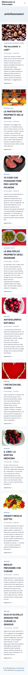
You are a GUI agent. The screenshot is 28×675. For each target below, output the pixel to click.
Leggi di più (8, 83)
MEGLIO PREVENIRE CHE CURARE (12, 568)
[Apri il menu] (24, 3)
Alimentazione (8, 43)
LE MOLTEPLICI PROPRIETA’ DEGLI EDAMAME (13, 254)
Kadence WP (20, 670)
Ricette (12, 248)
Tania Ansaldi (8, 53)
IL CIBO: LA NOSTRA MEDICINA (10, 455)
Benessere (16, 43)
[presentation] (14, 32)
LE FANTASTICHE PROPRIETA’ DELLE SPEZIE (13, 114)
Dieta (11, 108)
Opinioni (22, 43)
